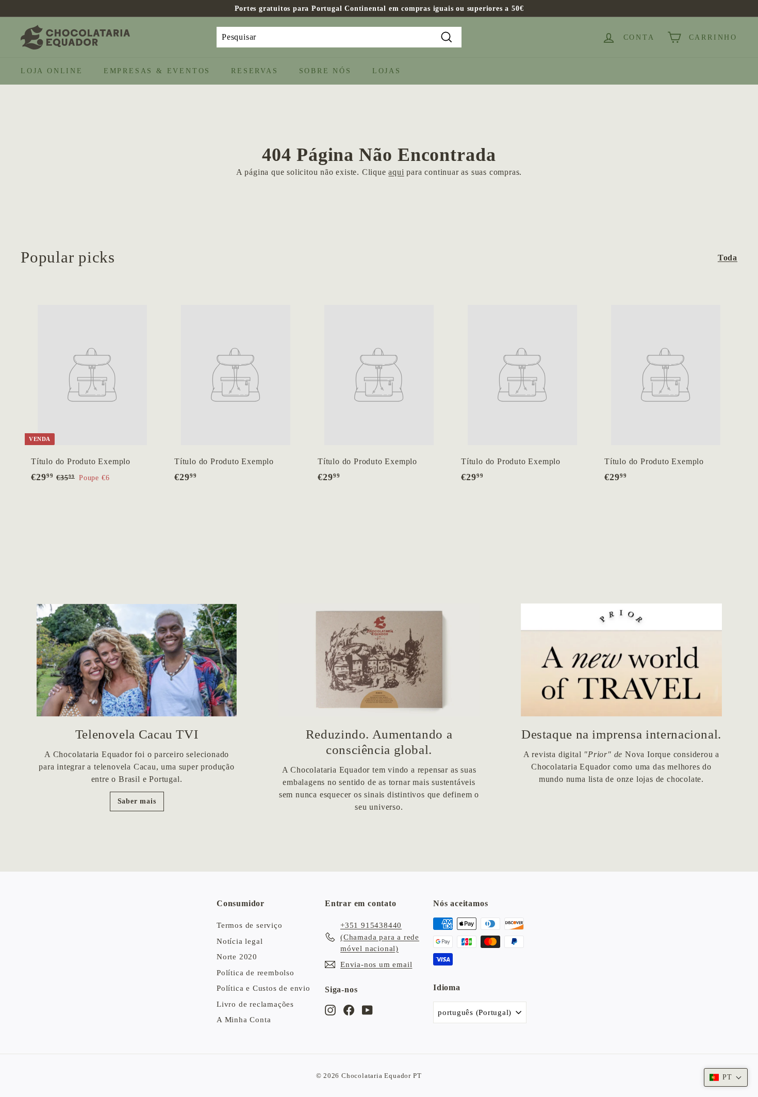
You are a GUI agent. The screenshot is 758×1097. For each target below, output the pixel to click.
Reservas (254, 71)
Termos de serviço (250, 925)
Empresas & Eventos (157, 71)
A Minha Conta (244, 1020)
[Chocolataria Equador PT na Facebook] (348, 1010)
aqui (396, 172)
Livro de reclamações (255, 1004)
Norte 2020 (237, 957)
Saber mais (137, 801)
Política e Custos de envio (263, 988)
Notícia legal (239, 941)
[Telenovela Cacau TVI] (137, 660)
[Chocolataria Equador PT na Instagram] (330, 1010)
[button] (725, 1077)
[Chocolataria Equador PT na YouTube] (367, 1010)
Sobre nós (325, 71)
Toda (727, 257)
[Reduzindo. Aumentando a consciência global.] (379, 659)
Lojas (386, 71)
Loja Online (52, 71)
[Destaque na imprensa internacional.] (621, 659)
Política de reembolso (255, 973)
